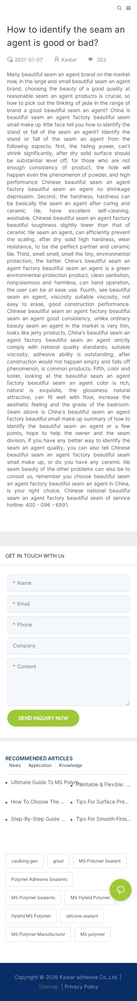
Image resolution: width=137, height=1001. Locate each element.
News (15, 765)
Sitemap (48, 986)
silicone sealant (82, 916)
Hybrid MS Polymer (31, 916)
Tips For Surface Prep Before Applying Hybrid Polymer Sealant (104, 801)
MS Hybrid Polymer (90, 897)
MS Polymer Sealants (33, 897)
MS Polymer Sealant (100, 861)
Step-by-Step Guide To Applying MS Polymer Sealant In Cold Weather (38, 819)
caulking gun (24, 861)
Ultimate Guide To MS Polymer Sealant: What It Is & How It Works (48, 782)
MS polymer (92, 934)
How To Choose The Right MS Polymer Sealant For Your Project (38, 801)
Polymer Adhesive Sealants (39, 879)
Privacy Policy (81, 986)
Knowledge (70, 765)
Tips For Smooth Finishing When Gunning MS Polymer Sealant (104, 819)
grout (58, 861)
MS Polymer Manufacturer (38, 934)
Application (40, 765)
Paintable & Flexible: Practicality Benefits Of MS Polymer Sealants (104, 784)
